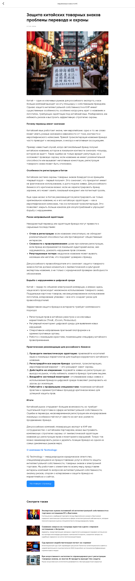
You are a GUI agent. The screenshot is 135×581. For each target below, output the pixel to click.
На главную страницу (40, 484)
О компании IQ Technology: (42, 450)
